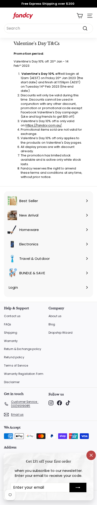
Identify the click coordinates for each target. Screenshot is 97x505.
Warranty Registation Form (23, 374)
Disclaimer (12, 382)
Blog (51, 324)
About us (54, 316)
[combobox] (48, 28)
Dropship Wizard (60, 333)
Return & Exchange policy (22, 349)
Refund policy (14, 357)
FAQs (7, 324)
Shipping (10, 333)
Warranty (11, 341)
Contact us (12, 316)
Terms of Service (16, 365)
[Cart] (79, 16)
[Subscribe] (77, 487)
